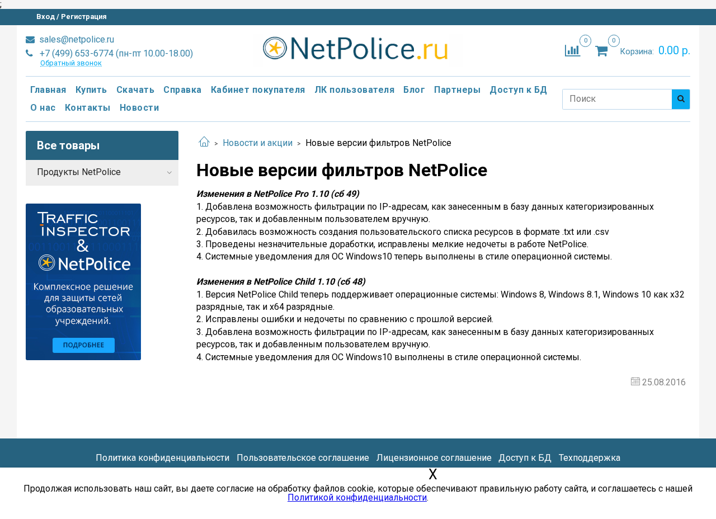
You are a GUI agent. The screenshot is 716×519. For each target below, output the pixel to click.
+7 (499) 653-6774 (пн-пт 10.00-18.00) (115, 53)
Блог (414, 89)
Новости (139, 107)
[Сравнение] (572, 50)
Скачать (135, 89)
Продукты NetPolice (79, 172)
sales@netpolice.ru (75, 39)
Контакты (88, 107)
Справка (182, 89)
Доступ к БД (518, 89)
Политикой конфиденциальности (357, 497)
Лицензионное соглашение (434, 457)
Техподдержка (589, 457)
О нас (43, 107)
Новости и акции (258, 143)
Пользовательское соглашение (303, 457)
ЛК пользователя (354, 89)
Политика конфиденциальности (162, 457)
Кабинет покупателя (258, 89)
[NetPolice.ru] (358, 48)
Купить (91, 89)
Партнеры (457, 89)
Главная (48, 89)
